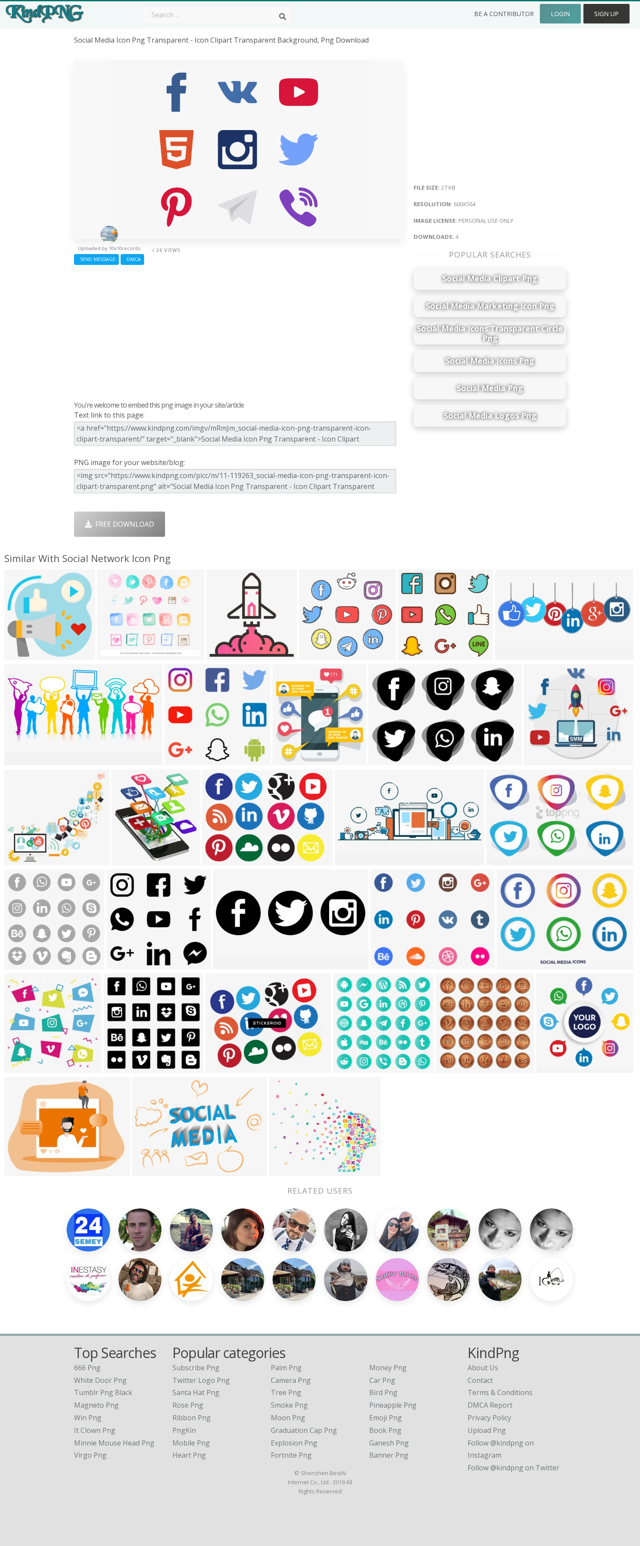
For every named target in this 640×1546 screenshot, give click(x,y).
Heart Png (189, 1455)
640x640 (385, 760)
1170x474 (353, 860)
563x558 (120, 1067)
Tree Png (286, 1392)
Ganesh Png (389, 1443)
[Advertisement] (238, 331)
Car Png (382, 1380)
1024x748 (220, 860)
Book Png (385, 1430)
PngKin (184, 1430)
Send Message (96, 259)
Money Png (388, 1367)
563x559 (21, 964)
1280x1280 (455, 1067)
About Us (483, 1367)
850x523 (503, 860)
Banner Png (388, 1455)
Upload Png (487, 1430)
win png (87, 1417)
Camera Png (291, 1380)
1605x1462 (24, 860)
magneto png (96, 1405)
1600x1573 (352, 1067)
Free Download (123, 524)
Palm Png (286, 1367)
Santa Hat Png (195, 1392)
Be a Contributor (504, 14)
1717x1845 (292, 760)
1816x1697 (318, 654)
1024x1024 (24, 654)
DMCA (132, 259)
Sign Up (606, 14)
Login (560, 14)
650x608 (540, 760)
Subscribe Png (195, 1367)
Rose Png (187, 1405)
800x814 (21, 1067)
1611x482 (231, 964)
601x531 (285, 1171)
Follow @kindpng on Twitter (513, 1467)
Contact (480, 1380)
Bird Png (383, 1392)
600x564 (414, 654)
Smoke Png (289, 1405)
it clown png (94, 1430)
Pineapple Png (393, 1405)
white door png (100, 1380)
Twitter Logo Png (201, 1380)
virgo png (90, 1455)
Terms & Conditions (500, 1392)
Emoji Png (385, 1417)
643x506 (21, 1171)
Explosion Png (294, 1443)
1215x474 (513, 654)
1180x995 (115, 654)
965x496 (21, 760)
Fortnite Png (291, 1455)
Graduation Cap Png (304, 1430)
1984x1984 (226, 654)
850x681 (387, 964)
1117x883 (223, 1067)
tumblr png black (103, 1392)
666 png (87, 1367)
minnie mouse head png (114, 1443)
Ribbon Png (191, 1417)
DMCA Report (490, 1405)
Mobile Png (191, 1443)
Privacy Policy (489, 1417)
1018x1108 (131, 860)
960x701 (148, 1171)
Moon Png (288, 1417)
